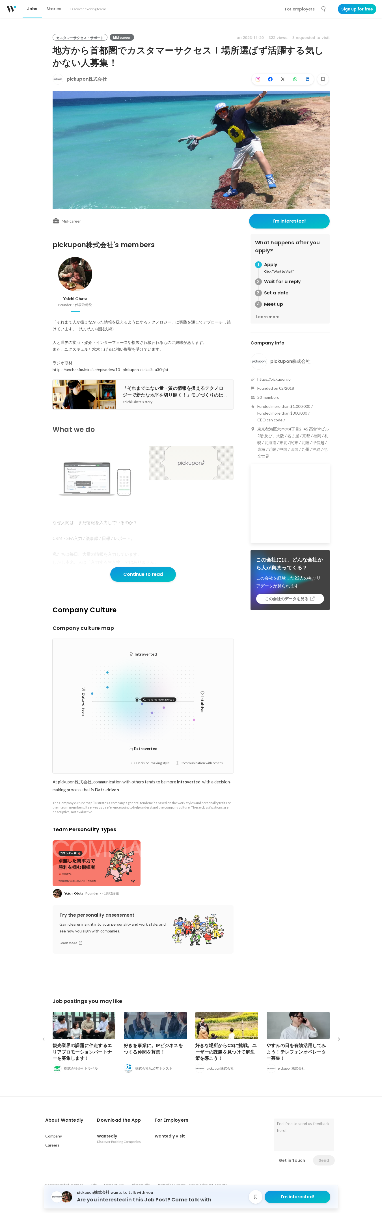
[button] (64, 1120)
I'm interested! (289, 221)
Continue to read (143, 574)
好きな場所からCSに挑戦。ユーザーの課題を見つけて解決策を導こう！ (226, 1051)
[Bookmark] (323, 79)
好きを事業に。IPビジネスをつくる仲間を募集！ (153, 1048)
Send (324, 1160)
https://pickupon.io (274, 379)
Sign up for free (357, 9)
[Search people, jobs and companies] (323, 9)
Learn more (268, 317)
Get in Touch (292, 1160)
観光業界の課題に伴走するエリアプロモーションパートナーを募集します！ (82, 1051)
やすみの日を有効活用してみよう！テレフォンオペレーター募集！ (296, 1051)
